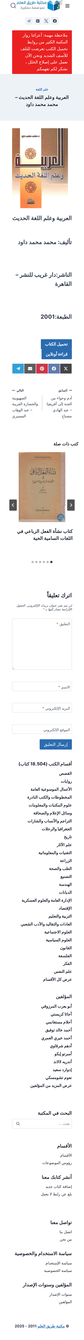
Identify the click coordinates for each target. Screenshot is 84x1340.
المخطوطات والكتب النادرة (49, 797)
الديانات (65, 892)
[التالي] (13, 505)
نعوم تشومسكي (59, 1077)
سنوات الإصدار (60, 1294)
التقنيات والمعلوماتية (55, 852)
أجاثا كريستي (61, 1014)
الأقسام (66, 1155)
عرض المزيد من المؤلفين (51, 1085)
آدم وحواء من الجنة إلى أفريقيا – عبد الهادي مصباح (59, 403)
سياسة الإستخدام (59, 1263)
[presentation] (42, 487)
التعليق (63, 623)
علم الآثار (64, 844)
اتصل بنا (66, 1231)
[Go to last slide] (71, 505)
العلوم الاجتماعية (58, 932)
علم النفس (63, 971)
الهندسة (65, 884)
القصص (65, 773)
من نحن (66, 1239)
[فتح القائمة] (67, 5)
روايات (66, 781)
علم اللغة (42, 89)
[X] (46, 21)
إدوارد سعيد (62, 1069)
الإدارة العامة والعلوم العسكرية (47, 900)
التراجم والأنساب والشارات (50, 821)
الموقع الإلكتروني (56, 729)
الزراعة (66, 860)
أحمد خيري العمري (56, 1038)
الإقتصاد (65, 908)
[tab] (51, 562)
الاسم (64, 687)
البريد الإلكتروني (56, 708)
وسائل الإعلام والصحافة (52, 813)
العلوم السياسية (59, 940)
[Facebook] (55, 21)
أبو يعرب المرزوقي (56, 1006)
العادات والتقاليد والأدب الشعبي (46, 924)
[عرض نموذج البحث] (13, 6)
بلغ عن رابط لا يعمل (56, 1194)
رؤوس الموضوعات (57, 1162)
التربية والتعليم (60, 916)
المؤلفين (65, 1301)
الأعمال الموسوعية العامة (51, 789)
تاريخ (68, 836)
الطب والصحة (60, 868)
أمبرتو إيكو (63, 1053)
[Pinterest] (38, 21)
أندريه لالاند (62, 1061)
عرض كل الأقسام (57, 979)
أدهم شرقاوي (61, 1045)
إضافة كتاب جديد (59, 1186)
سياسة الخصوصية (58, 1270)
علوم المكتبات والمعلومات (50, 805)
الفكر (67, 963)
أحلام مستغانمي (59, 1022)
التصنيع (66, 876)
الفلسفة (65, 955)
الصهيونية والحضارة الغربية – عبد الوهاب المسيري (25, 403)
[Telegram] (29, 21)
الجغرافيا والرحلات (57, 829)
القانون (66, 948)
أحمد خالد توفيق (58, 1030)
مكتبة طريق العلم (51, 1326)
